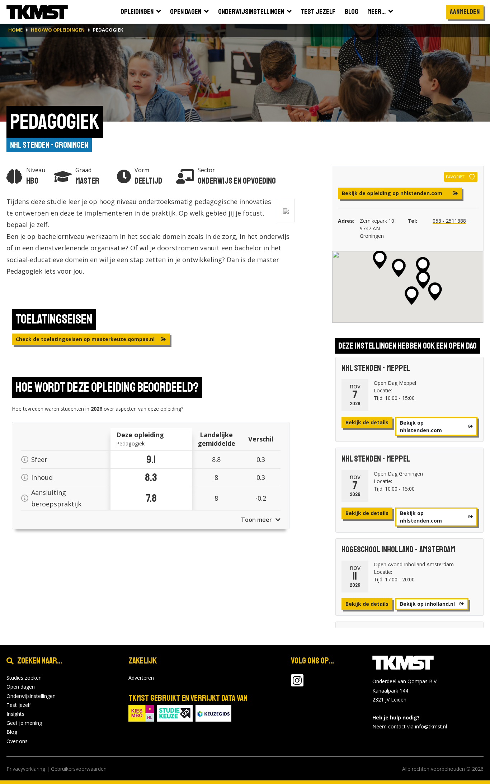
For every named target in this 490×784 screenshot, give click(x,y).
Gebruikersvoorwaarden (79, 768)
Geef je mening (24, 722)
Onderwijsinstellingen (31, 696)
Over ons (17, 741)
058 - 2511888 (449, 220)
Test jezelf (18, 705)
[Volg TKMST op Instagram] (297, 683)
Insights (15, 713)
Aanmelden (465, 11)
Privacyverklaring (25, 768)
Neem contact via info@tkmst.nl (409, 726)
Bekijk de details (366, 422)
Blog (11, 731)
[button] (399, 268)
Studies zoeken (24, 677)
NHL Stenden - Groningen (49, 145)
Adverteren (141, 677)
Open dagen (20, 686)
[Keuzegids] (213, 712)
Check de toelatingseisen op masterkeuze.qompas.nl (86, 339)
